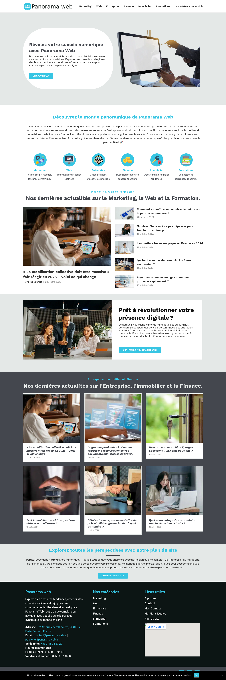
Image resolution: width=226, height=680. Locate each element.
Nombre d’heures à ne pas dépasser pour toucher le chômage (165, 228)
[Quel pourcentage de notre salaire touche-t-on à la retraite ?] (174, 498)
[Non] (222, 675)
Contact (150, 603)
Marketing (85, 6)
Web (99, 6)
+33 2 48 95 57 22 (51, 643)
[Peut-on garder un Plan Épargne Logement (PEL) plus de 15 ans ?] (174, 426)
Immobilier (144, 6)
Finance (129, 6)
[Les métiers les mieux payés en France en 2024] (124, 247)
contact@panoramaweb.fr (189, 6)
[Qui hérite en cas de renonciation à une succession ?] (124, 264)
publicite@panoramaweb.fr (41, 639)
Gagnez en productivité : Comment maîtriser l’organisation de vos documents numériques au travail (111, 450)
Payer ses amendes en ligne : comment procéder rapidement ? (164, 279)
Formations (163, 6)
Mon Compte (153, 608)
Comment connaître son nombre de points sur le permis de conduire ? (169, 211)
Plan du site (152, 618)
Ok (196, 675)
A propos (150, 598)
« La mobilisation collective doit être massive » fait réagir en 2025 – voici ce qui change (66, 274)
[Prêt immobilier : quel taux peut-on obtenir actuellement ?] (51, 498)
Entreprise (112, 6)
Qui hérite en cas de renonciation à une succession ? (164, 262)
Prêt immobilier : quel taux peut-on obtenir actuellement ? (50, 521)
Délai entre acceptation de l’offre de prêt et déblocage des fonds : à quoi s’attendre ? (112, 523)
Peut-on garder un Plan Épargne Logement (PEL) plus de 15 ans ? (171, 449)
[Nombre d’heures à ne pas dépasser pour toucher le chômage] (124, 230)
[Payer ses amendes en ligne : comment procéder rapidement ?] (124, 281)
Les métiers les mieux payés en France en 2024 (170, 243)
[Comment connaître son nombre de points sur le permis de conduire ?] (124, 213)
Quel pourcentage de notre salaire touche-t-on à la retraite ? (172, 521)
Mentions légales (155, 613)
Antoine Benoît (34, 282)
